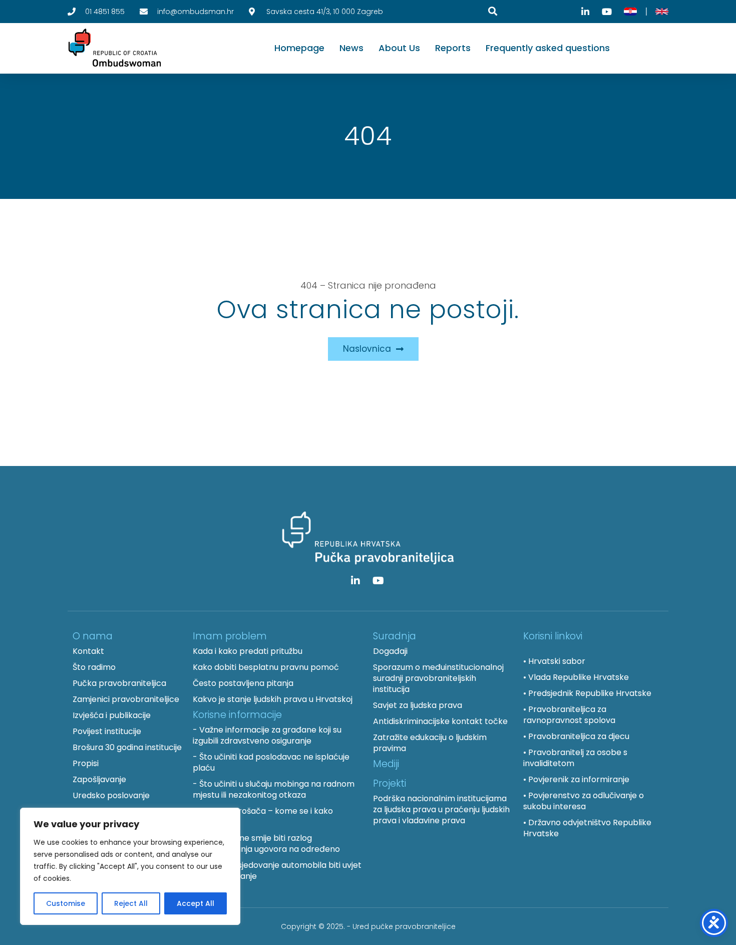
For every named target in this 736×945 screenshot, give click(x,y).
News (351, 48)
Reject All (131, 903)
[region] (130, 866)
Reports (453, 48)
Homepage (299, 48)
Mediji (386, 764)
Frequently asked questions (548, 48)
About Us (399, 48)
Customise (65, 903)
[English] (661, 12)
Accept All (195, 903)
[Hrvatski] (630, 12)
